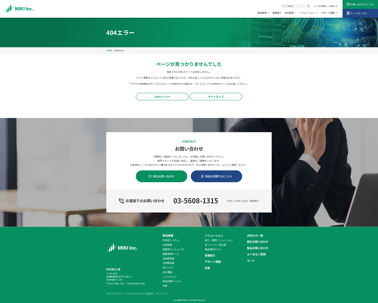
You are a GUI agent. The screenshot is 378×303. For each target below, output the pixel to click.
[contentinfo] (189, 265)
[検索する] (308, 6)
